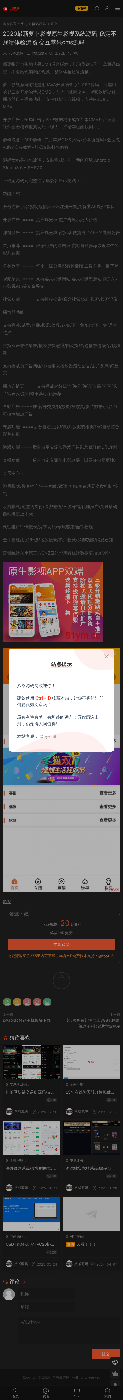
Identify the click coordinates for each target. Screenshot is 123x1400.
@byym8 (48, 736)
